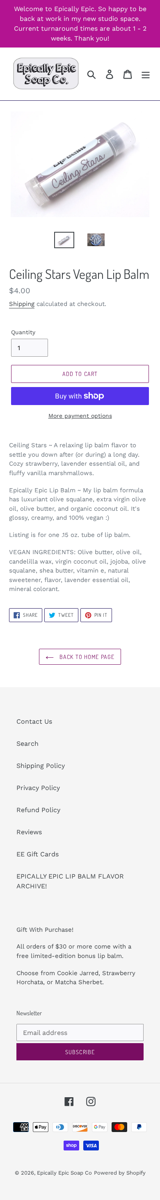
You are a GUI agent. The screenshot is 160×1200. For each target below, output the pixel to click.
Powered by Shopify (120, 1173)
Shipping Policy (40, 766)
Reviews (29, 832)
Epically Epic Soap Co (64, 1173)
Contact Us (34, 721)
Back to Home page (86, 656)
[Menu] (146, 74)
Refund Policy (38, 810)
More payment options (80, 415)
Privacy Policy (38, 788)
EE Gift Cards (37, 854)
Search (27, 743)
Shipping (21, 304)
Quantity (23, 332)
